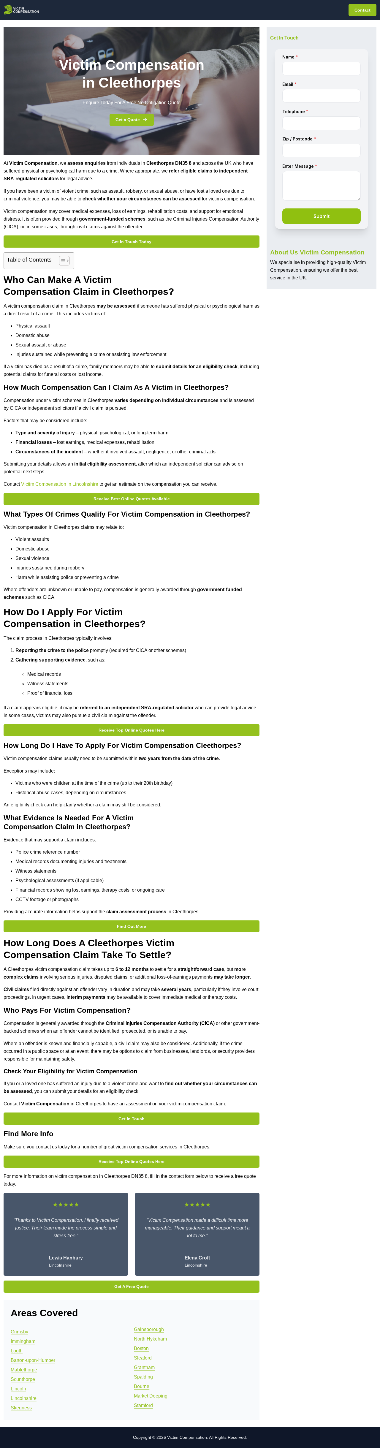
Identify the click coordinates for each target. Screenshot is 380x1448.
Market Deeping (150, 1395)
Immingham (23, 1341)
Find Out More (131, 926)
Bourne (141, 1386)
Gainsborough (149, 1329)
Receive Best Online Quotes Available (132, 498)
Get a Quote (127, 119)
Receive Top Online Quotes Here (131, 730)
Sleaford (143, 1357)
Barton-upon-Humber (33, 1360)
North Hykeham (150, 1338)
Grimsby (19, 1331)
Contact (362, 10)
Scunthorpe (23, 1379)
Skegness (21, 1407)
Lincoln (18, 1388)
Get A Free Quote (131, 1286)
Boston (141, 1348)
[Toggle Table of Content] (61, 261)
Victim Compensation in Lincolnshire (59, 484)
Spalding (143, 1376)
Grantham (144, 1367)
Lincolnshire (24, 1398)
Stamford (143, 1405)
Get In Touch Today (131, 241)
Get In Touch (131, 1118)
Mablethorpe (24, 1369)
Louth (17, 1350)
